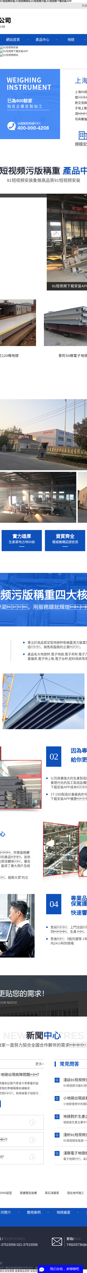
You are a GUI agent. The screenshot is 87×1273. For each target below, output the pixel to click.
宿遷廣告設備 (29, 1192)
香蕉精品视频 (22, 1271)
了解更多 (32, 1122)
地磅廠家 (63, 1212)
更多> (39, 1064)
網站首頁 (13, 40)
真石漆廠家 (52, 1192)
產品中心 (42, 40)
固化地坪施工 (76, 1192)
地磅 (71, 40)
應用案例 (34, 1212)
